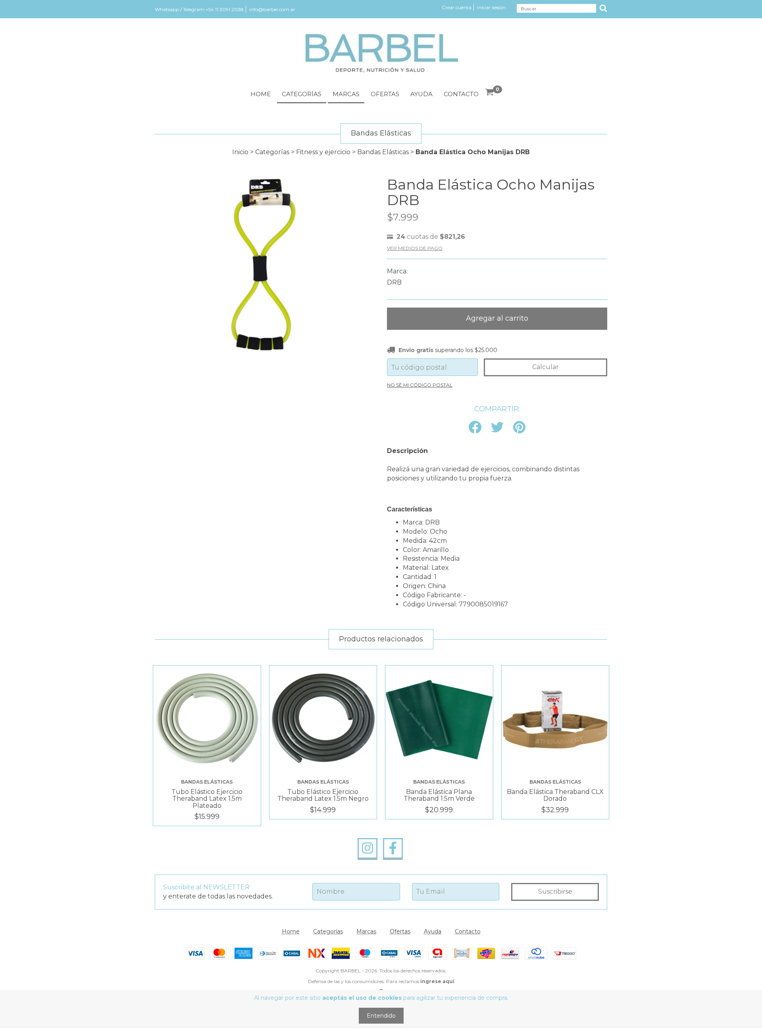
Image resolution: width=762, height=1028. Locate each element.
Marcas (346, 94)
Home (260, 94)
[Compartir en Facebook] (475, 428)
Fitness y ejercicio (323, 152)
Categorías (301, 94)
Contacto (461, 94)
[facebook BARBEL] (393, 848)
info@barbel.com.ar (272, 9)
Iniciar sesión (491, 7)
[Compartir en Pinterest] (519, 428)
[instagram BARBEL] (367, 848)
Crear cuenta (456, 7)
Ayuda (421, 94)
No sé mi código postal (419, 385)
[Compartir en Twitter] (497, 428)
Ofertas (385, 94)
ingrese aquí (437, 981)
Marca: (397, 271)
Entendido (381, 1015)
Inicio (240, 152)
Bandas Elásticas (383, 152)
